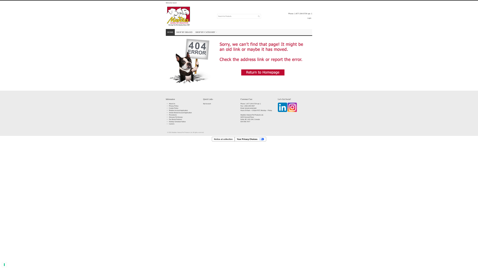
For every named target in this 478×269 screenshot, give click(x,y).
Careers (171, 124)
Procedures (173, 115)
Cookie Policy (173, 108)
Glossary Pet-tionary (176, 117)
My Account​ (207, 104)
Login (309, 18)
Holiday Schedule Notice (177, 122)
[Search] (258, 16)
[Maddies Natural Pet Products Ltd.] (178, 16)
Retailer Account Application (178, 110)
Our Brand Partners (175, 119)
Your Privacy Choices (247, 139)
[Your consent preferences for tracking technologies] (4, 264)
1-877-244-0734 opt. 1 (253, 104)
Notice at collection (223, 139)
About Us (172, 104)
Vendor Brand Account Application (180, 113)
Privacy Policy (173, 106)
